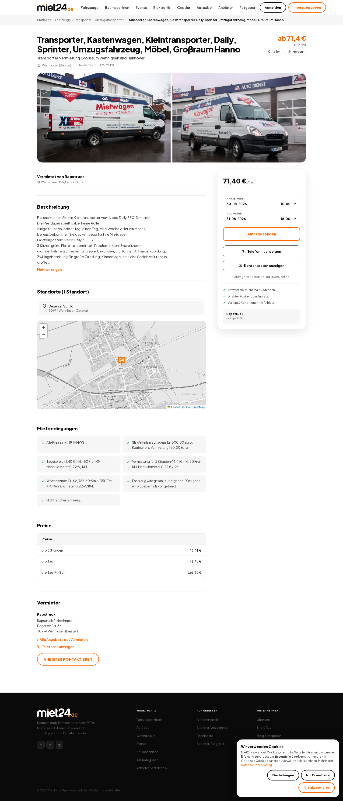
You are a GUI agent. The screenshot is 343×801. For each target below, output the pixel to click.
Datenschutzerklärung (256, 765)
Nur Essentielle (318, 775)
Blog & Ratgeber (269, 736)
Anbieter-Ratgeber (210, 744)
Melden (298, 51)
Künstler (183, 7)
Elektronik (161, 7)
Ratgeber (247, 7)
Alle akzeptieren (317, 787)
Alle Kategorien (147, 760)
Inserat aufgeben (307, 7)
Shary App (264, 727)
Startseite (44, 20)
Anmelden (273, 7)
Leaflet (175, 407)
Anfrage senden (261, 234)
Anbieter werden (208, 720)
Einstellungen (283, 775)
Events (141, 7)
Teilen (276, 51)
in (50, 745)
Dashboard (205, 736)
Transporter (82, 20)
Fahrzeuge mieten (149, 720)
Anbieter (225, 7)
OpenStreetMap (195, 407)
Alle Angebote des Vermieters (62, 639)
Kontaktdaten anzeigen (264, 265)
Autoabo (204, 7)
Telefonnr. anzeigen (58, 647)
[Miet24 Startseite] (55, 7)
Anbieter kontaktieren (68, 659)
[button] (104, 117)
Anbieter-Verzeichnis (151, 768)
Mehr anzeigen (49, 269)
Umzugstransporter (109, 20)
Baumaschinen (117, 7)
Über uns (263, 720)
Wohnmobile (145, 736)
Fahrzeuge (89, 7)
